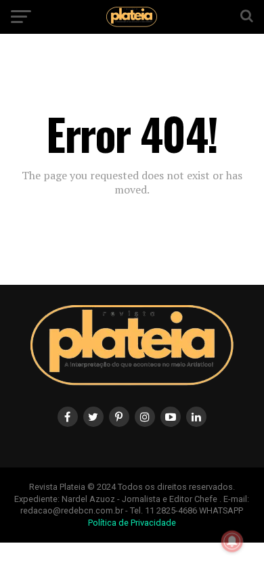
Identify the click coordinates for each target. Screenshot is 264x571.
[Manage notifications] (232, 541)
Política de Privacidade (132, 523)
